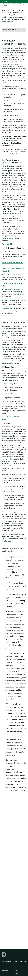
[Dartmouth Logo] (4, 1)
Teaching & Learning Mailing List (12, 289)
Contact (3, 964)
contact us (10, 238)
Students (17, 967)
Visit (3, 967)
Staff (16, 970)
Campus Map (5, 970)
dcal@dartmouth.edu (17, 154)
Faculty (17, 964)
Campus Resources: (8, 275)
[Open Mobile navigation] (25, 4)
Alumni (16, 973)
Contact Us (5, 308)
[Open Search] (24, 4)
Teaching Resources (8, 300)
